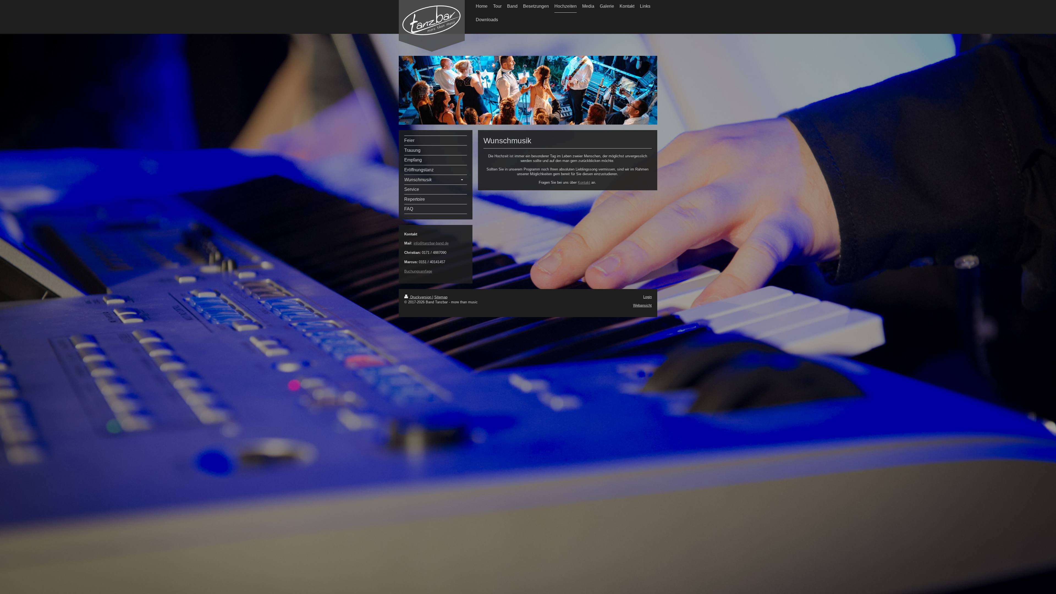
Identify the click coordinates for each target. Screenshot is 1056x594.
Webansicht (642, 305)
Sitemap (440, 297)
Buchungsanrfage (418, 271)
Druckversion (420, 297)
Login (647, 297)
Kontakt (584, 182)
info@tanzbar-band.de (431, 243)
